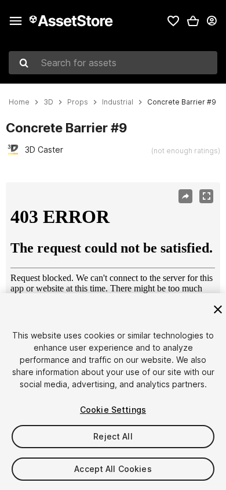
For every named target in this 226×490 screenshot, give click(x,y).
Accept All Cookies (113, 469)
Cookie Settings (113, 410)
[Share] (185, 196)
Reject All (112, 436)
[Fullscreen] (206, 196)
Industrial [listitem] (117, 102)
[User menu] (211, 21)
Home (19, 102)
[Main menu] (15, 21)
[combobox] (113, 62)
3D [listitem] (48, 102)
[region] (113, 254)
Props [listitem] (77, 102)
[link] (173, 21)
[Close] (218, 309)
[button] (193, 21)
